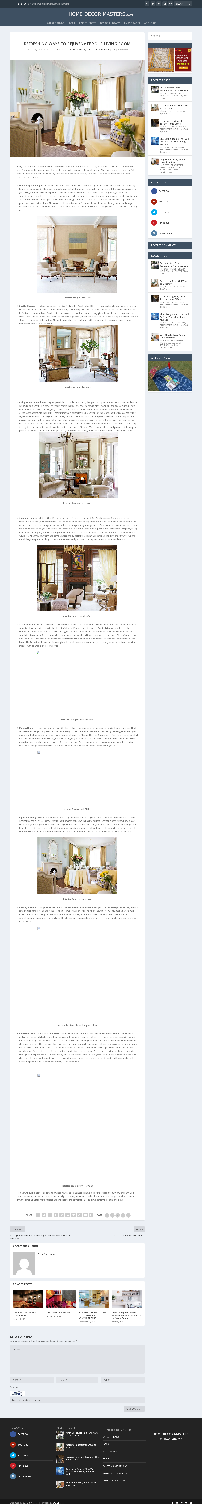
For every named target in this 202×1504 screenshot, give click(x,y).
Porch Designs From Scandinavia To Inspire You (174, 89)
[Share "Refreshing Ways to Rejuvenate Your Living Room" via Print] (91, 1215)
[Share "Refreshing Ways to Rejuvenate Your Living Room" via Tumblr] (56, 1215)
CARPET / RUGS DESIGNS (115, 1466)
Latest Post (180, 111)
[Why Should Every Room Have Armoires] (155, 161)
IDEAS (71, 23)
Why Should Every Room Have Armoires (172, 161)
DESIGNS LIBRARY (110, 23)
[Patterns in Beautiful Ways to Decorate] (155, 107)
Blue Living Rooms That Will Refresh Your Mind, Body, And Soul (174, 141)
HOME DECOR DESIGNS (114, 1480)
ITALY (167, 1438)
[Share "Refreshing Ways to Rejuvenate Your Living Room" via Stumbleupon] (79, 1215)
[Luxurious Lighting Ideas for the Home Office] (155, 123)
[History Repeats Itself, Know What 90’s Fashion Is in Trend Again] (127, 1299)
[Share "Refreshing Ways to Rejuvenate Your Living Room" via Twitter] (44, 1215)
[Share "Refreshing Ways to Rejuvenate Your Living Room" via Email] (85, 1215)
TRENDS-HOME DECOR (98, 49)
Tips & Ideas (165, 113)
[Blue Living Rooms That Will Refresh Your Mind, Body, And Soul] (155, 141)
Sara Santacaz (44, 49)
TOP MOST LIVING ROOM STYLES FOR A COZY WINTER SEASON (92, 1315)
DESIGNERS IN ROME (179, 126)
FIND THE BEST (87, 23)
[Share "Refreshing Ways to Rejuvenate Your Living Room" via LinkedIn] (68, 1215)
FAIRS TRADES (132, 23)
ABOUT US (150, 23)
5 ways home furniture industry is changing (48, 3)
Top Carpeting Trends (58, 1312)
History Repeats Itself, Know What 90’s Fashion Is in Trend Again (126, 1315)
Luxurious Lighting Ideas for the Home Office (172, 122)
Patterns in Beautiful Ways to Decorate (174, 107)
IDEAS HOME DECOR (174, 95)
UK (160, 1438)
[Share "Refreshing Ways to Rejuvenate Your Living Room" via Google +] (50, 1215)
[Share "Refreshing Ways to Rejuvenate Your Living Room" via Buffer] (73, 1215)
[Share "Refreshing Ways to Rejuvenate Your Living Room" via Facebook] (38, 1215)
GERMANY (177, 1438)
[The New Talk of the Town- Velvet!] (28, 1299)
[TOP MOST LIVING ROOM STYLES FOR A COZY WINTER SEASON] (94, 1299)
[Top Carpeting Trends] (61, 1299)
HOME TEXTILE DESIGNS (115, 1473)
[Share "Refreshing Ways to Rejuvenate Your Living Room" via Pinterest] (62, 1215)
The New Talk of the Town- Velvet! (24, 1314)
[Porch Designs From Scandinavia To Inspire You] (155, 89)
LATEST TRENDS (55, 23)
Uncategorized (166, 172)
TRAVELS (107, 1458)
